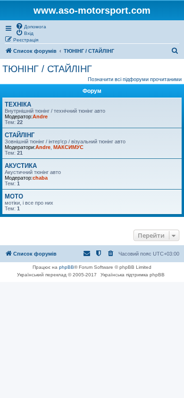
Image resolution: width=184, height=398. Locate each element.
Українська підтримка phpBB (132, 274)
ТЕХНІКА (18, 104)
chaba (40, 178)
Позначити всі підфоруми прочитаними (135, 79)
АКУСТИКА (21, 165)
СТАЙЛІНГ (19, 135)
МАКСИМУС (68, 147)
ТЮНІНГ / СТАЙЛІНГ (47, 69)
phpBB (66, 267)
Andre (40, 116)
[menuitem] (31, 26)
